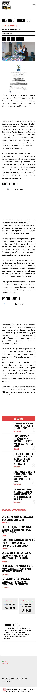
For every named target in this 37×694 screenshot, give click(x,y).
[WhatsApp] (18, 39)
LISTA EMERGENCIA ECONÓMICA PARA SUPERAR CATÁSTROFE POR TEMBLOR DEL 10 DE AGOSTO (23, 441)
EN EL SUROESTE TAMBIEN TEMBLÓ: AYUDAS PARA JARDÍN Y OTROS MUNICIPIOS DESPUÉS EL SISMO (24, 476)
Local (16, 449)
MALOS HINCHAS (10, 608)
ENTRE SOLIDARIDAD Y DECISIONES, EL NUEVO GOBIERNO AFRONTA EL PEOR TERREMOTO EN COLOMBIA (23, 494)
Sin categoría (9, 26)
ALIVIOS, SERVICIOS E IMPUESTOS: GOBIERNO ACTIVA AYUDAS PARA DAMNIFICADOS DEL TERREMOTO (16, 581)
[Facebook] (4, 39)
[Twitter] (9, 673)
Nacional (17, 467)
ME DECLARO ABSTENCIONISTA (27, 611)
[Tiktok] (15, 673)
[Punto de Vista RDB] (6, 5)
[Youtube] (25, 673)
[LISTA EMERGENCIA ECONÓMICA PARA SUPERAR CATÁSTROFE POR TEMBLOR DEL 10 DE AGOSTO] (7, 439)
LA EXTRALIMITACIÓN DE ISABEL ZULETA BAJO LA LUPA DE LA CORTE (23, 426)
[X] (8, 39)
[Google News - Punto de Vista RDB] (18, 403)
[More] (27, 39)
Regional (17, 431)
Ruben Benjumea (14, 29)
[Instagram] (20, 673)
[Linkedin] (13, 39)
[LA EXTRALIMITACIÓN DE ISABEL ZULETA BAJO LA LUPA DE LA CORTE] (7, 426)
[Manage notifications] (4, 689)
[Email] (22, 39)
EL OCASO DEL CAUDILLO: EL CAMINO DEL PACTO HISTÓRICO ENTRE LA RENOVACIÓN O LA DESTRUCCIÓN (23, 459)
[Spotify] (31, 673)
